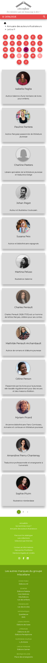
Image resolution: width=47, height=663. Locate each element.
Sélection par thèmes (23, 541)
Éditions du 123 (23, 632)
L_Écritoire (23, 642)
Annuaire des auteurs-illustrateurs (24, 26)
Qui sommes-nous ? (23, 526)
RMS (23, 617)
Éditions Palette (23, 591)
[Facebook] (23, 558)
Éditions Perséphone (23, 634)
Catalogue (10, 17)
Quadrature (23, 614)
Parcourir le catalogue (23, 535)
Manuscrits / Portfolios (23, 550)
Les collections (24, 538)
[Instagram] (19, 558)
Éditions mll (23, 584)
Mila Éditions (23, 597)
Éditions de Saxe (23, 625)
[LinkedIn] (28, 558)
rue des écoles (24, 607)
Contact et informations (23, 547)
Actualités (24, 523)
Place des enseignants (23, 657)
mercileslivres (23, 594)
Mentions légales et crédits (23, 553)
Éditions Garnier (23, 649)
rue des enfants (23, 600)
